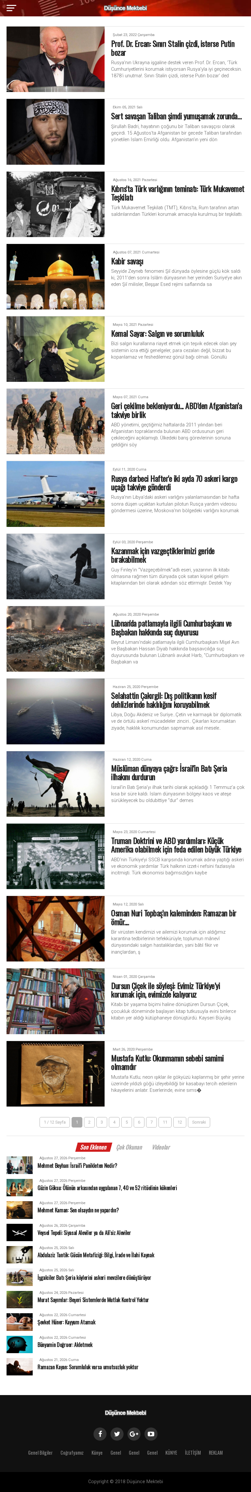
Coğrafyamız (72, 1452)
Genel (115, 1452)
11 (165, 1122)
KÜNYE (171, 1452)
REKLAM (216, 1452)
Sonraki (199, 1122)
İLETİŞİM (193, 1452)
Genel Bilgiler (40, 1452)
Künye (97, 1452)
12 (179, 1122)
